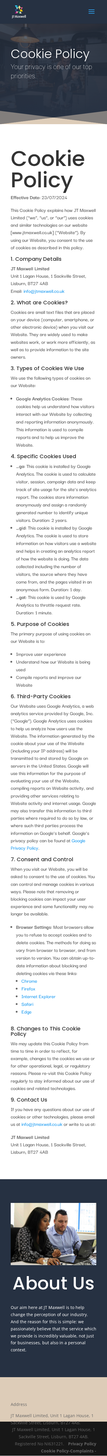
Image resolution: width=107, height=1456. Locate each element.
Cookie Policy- (55, 1451)
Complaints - (83, 1451)
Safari (27, 1003)
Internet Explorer (38, 996)
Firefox (28, 988)
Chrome (29, 980)
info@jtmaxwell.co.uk (43, 290)
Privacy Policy (82, 1444)
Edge (26, 1011)
